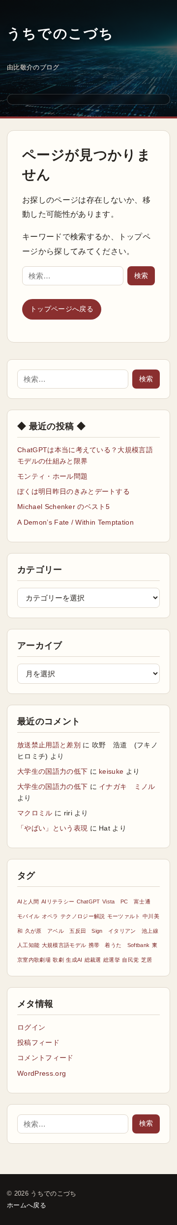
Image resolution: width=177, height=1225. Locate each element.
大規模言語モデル (64, 945)
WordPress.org (41, 1073)
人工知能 (28, 945)
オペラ (50, 916)
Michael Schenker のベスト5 (63, 506)
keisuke (111, 771)
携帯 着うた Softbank (119, 945)
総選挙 (111, 960)
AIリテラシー (57, 901)
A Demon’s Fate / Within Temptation (75, 522)
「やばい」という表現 (52, 828)
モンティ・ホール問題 (52, 476)
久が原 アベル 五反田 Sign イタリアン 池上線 (91, 931)
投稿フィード (38, 1042)
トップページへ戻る (61, 309)
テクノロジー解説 (82, 916)
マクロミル (35, 813)
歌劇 (58, 960)
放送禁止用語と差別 (49, 745)
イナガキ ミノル (127, 786)
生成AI (74, 960)
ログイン (31, 1027)
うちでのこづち (61, 33)
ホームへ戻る (26, 1205)
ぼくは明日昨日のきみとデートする (73, 491)
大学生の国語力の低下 (52, 771)
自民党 (130, 960)
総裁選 (93, 960)
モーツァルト (124, 916)
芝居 (146, 960)
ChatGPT (88, 901)
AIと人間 (28, 901)
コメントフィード (45, 1058)
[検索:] (72, 275)
